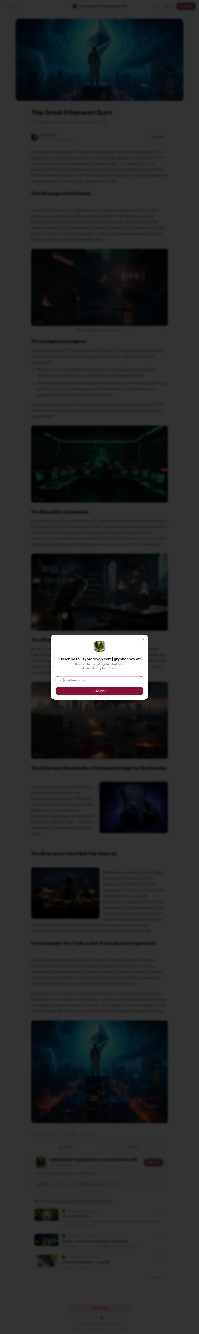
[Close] (143, 639)
